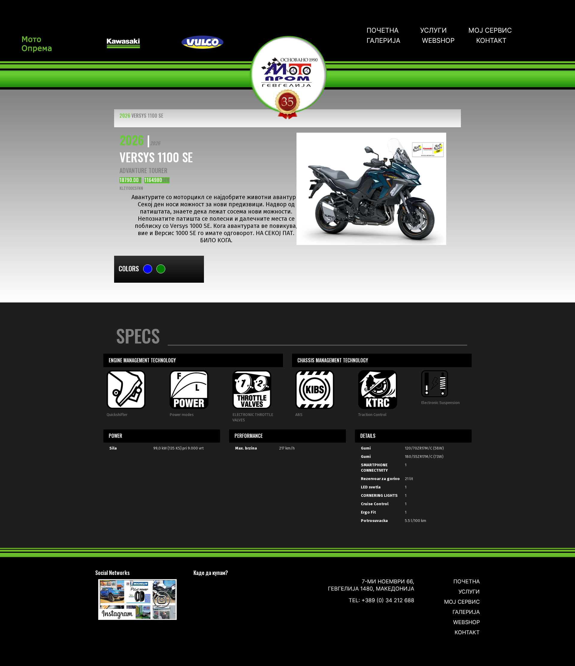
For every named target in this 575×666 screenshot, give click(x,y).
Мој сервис (490, 30)
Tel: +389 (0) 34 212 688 (381, 600)
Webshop (438, 40)
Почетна (383, 30)
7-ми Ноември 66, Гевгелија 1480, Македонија (371, 585)
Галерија (383, 40)
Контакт (491, 40)
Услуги (433, 30)
